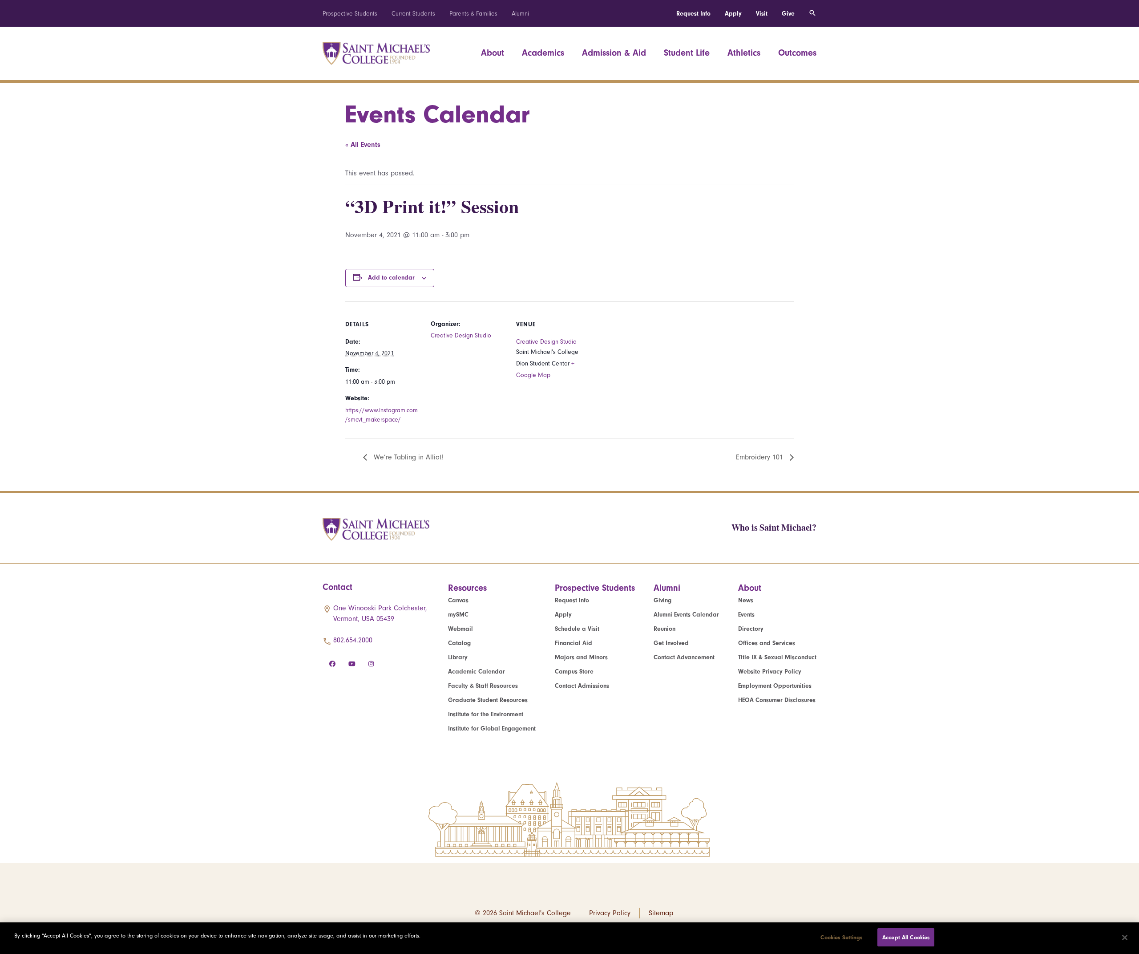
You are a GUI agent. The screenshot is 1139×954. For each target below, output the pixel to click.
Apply (733, 13)
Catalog (459, 643)
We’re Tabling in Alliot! (407, 457)
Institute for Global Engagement (492, 728)
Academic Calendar (476, 671)
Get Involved (671, 643)
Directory (750, 629)
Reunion (664, 629)
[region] (569, 938)
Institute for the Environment (485, 714)
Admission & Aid (614, 53)
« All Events (362, 145)
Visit (761, 13)
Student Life (687, 53)
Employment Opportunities (775, 686)
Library (458, 657)
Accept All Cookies (905, 937)
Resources (467, 588)
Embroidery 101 (760, 457)
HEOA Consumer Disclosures (777, 700)
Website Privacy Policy (769, 671)
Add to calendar (391, 277)
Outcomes (797, 53)
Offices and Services (766, 643)
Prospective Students (350, 13)
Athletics (743, 53)
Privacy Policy (609, 913)
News (745, 600)
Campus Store (574, 671)
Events (746, 614)
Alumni (520, 13)
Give (788, 13)
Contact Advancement (684, 657)
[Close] (1125, 937)
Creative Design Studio (461, 335)
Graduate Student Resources (488, 700)
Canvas (458, 600)
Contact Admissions (582, 686)
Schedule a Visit (577, 629)
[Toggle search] (812, 13)
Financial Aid (573, 643)
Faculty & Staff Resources (483, 686)
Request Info (693, 13)
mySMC (458, 614)
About (492, 53)
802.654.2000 (352, 640)
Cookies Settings (841, 937)
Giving (662, 600)
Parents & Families (473, 13)
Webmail (460, 629)
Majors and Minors (581, 657)
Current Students (413, 13)
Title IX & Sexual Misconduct (777, 657)
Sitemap (661, 913)
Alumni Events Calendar (686, 614)
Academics (543, 53)
